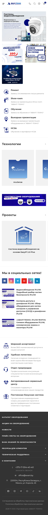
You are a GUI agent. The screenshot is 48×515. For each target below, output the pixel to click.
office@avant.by (25, 475)
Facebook (4, 281)
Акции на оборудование (15, 423)
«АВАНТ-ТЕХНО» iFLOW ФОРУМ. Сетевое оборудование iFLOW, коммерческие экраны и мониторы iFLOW (31, 324)
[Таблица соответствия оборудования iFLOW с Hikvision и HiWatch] (24, 200)
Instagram (11, 281)
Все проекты (45, 215)
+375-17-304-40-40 (24, 467)
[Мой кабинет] (39, 4)
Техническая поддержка (15, 455)
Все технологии (45, 144)
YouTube (24, 281)
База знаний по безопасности (19, 442)
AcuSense (17, 182)
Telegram (17, 281)
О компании (9, 461)
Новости (6, 430)
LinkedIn (37, 281)
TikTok (30, 281)
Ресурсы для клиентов (14, 448)
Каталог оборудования (15, 417)
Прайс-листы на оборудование (19, 436)
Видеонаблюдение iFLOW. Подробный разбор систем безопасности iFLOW (29, 292)
